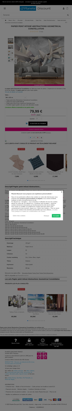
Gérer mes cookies (19, 216)
